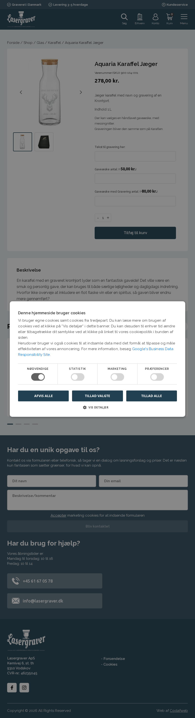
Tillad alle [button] (151, 396)
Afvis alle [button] (43, 396)
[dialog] (97, 359)
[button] (97, 409)
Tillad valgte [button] (97, 396)
